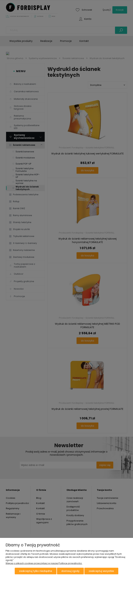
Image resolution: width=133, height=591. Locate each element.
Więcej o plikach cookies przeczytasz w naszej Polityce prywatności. (44, 563)
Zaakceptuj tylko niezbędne (35, 571)
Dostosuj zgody (70, 571)
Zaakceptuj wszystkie (101, 571)
